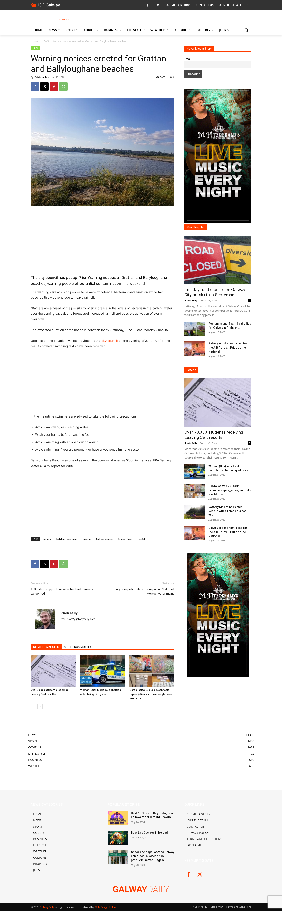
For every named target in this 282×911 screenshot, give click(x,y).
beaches (87, 538)
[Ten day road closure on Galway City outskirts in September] (217, 260)
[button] (246, 30)
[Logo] (64, 19)
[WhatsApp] (63, 86)
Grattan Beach (125, 538)
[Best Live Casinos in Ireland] (118, 838)
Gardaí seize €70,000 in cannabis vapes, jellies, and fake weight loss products (150, 694)
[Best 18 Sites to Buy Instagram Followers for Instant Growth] (118, 818)
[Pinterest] (54, 86)
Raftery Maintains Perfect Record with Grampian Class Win (227, 511)
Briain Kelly (40, 77)
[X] (158, 5)
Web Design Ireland (106, 907)
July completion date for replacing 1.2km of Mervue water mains (144, 591)
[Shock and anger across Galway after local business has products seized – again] (118, 857)
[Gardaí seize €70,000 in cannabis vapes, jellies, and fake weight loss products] (151, 671)
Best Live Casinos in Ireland (149, 832)
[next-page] (40, 706)
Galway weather (104, 538)
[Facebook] (147, 5)
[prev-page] (33, 706)
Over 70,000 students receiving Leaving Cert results (213, 435)
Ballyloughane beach (67, 538)
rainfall (141, 538)
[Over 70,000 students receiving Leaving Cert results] (53, 671)
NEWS (45, 41)
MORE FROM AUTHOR (78, 647)
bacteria (47, 538)
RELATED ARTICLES (46, 647)
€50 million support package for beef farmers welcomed (62, 591)
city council (109, 341)
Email (187, 59)
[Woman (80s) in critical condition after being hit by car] (102, 671)
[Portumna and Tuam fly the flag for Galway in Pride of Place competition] (194, 329)
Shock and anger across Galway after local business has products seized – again (152, 856)
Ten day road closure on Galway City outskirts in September (214, 292)
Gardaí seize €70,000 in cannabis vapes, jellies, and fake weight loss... (229, 490)
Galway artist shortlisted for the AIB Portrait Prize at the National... (227, 347)
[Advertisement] (102, 241)
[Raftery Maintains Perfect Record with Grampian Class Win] (194, 512)
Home (34, 41)
